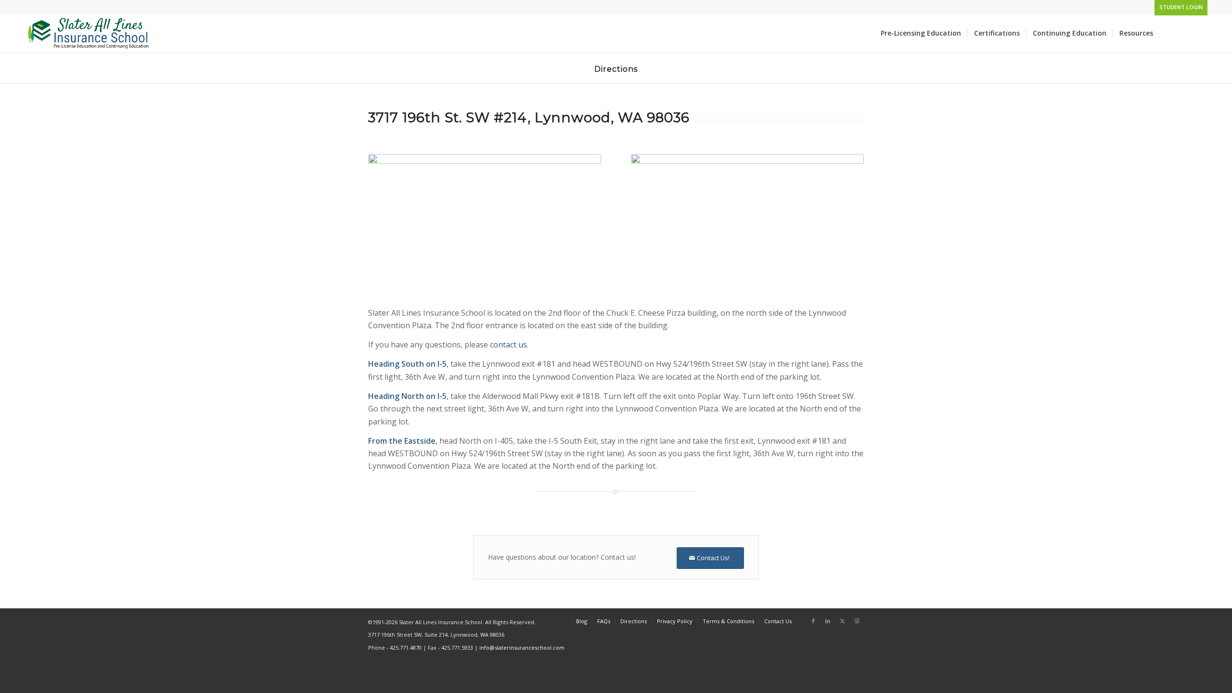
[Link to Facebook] (813, 621)
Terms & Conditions (728, 621)
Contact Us (778, 621)
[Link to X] (842, 621)
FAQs (603, 621)
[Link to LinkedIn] (828, 621)
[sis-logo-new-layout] (89, 33)
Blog (581, 621)
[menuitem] (1178, 7)
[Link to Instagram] (856, 621)
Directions (633, 621)
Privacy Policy (675, 621)
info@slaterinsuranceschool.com (522, 647)
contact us (508, 344)
